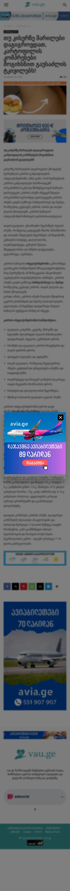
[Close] (60, 417)
